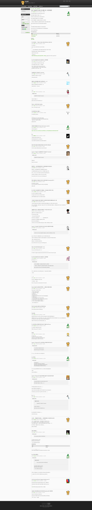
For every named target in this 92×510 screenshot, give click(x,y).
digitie (34, 73)
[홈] (23, 3)
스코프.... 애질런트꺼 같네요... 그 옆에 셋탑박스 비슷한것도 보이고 (43, 418)
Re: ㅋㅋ (33, 395)
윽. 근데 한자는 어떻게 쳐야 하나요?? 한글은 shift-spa (41, 324)
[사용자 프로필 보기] (68, 15)
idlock (34, 288)
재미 (35, 8)
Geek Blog (30, 6)
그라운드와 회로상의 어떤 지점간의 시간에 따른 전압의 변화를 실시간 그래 (44, 200)
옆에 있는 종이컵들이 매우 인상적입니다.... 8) (39, 81)
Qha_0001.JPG (34, 34)
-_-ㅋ (33, 276)
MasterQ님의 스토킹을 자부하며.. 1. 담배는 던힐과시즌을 (42, 287)
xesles (34, 105)
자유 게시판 (38, 8)
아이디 (23, 16)
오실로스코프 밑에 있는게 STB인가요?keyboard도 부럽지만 (42, 491)
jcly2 (34, 492)
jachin (34, 377)
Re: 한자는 (33, 357)
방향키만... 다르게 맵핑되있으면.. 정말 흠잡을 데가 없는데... (42, 166)
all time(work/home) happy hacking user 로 (40, 479)
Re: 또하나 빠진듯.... (35, 454)
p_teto (35, 61)
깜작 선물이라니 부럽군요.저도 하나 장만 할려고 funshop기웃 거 (43, 180)
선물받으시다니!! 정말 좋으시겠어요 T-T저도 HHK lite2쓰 (42, 209)
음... (32, 134)
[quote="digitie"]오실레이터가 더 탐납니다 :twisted (41, 151)
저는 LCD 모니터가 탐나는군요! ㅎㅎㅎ (38, 246)
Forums (33, 8)
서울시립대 (48, 503)
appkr (34, 91)
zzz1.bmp (33, 36)
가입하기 (23, 22)
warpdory (35, 112)
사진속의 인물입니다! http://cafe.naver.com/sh (40, 126)
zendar (35, 314)
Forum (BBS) (24, 6)
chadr (34, 248)
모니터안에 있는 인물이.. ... (36, 111)
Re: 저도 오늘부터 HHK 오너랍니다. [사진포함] (40, 59)
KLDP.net (41, 6)
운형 (34, 167)
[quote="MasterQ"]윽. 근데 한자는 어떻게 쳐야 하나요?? (42, 342)
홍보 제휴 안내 (27, 32)
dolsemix (35, 419)
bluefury (35, 153)
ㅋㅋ (32, 90)
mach (34, 432)
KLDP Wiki (35, 6)
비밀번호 (23, 19)
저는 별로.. (33, 313)
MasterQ (34, 11)
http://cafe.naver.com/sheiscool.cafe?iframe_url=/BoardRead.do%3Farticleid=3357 (45, 130)
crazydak (35, 191)
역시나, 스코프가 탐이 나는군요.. (37, 104)
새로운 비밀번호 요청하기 (25, 23)
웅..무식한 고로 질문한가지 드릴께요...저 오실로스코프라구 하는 (42, 190)
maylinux (35, 82)
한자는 (33, 332)
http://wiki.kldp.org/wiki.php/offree (37, 55)
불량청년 (35, 135)
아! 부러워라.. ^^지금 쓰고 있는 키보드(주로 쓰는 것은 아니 (42, 42)
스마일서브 (48, 504)
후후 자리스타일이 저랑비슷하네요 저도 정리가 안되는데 (41, 145)
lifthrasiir (35, 258)
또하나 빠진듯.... (34, 430)
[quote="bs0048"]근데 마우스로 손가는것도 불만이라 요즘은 (42, 226)
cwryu (34, 343)
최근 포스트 (23, 11)
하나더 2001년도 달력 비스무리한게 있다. (39, 306)
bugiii (34, 201)
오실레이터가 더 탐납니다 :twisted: (38, 72)
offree (34, 43)
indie (34, 181)
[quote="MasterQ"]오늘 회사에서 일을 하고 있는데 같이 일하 (43, 375)
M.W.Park (35, 480)
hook (34, 146)
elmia (34, 277)
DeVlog (45, 55)
